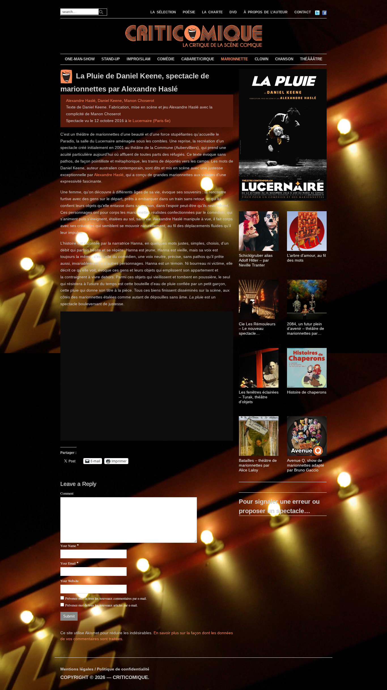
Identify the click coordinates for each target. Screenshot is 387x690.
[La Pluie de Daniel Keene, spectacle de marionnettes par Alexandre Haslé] (283, 136)
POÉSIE (189, 12)
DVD (233, 12)
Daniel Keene (110, 100)
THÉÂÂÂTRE (311, 59)
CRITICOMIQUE (130, 677)
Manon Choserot (139, 100)
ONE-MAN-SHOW (80, 59)
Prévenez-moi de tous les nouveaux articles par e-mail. (101, 605)
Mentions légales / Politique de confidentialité (104, 669)
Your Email (68, 563)
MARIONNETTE (234, 59)
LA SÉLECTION (163, 12)
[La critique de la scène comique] (193, 35)
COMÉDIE (166, 59)
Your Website (69, 580)
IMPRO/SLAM (138, 59)
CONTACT (302, 12)
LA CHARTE (212, 12)
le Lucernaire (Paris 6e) (149, 120)
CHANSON (284, 59)
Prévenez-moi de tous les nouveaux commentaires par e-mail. (106, 598)
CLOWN (261, 59)
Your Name (68, 545)
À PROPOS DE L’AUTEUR (266, 12)
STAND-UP (110, 59)
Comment (66, 493)
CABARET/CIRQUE (197, 59)
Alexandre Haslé (80, 100)
